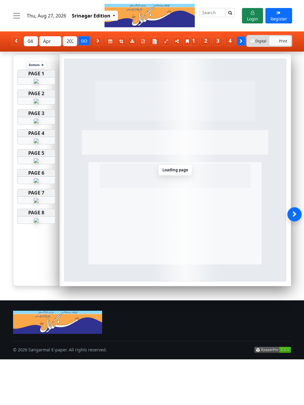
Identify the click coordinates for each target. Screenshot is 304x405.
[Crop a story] (121, 41)
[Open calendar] (110, 41)
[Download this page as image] (132, 41)
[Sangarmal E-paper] (149, 15)
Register (278, 19)
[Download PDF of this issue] (155, 40)
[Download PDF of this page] (143, 41)
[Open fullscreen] (166, 41)
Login (252, 19)
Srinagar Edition (92, 15)
